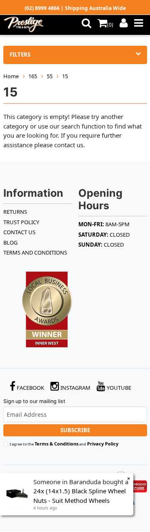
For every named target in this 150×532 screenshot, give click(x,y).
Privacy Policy (102, 443)
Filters (20, 54)
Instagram (74, 387)
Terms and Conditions (35, 252)
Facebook (29, 387)
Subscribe (75, 430)
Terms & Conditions (56, 443)
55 (49, 76)
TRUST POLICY (21, 222)
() (110, 24)
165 (32, 76)
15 (65, 76)
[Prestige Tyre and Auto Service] (26, 25)
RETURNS (15, 211)
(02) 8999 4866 (42, 8)
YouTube (118, 387)
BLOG (10, 242)
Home (11, 76)
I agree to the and (64, 443)
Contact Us (19, 232)
